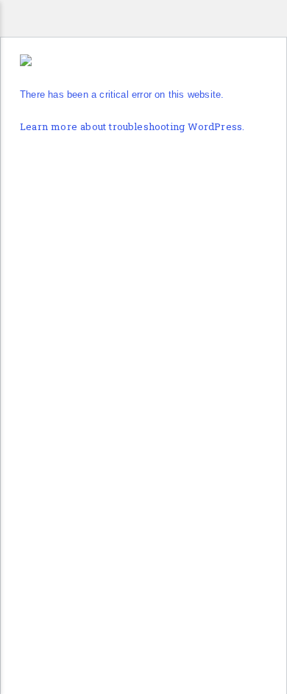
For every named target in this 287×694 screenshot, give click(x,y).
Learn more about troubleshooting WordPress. (132, 128)
